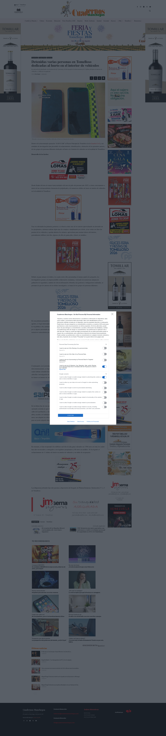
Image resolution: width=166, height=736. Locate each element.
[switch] (104, 348)
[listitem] (83, 344)
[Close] (113, 314)
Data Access (80, 421)
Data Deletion (71, 421)
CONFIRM (70, 415)
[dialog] (83, 368)
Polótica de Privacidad (93, 421)
